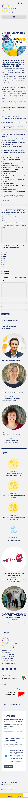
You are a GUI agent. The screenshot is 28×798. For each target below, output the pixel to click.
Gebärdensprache (8, 787)
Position (12, 579)
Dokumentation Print (9, 183)
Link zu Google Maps (7, 660)
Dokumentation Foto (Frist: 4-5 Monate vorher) (14, 186)
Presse (14, 622)
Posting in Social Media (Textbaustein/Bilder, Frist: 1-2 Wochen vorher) (14, 191)
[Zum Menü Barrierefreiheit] (26, 3)
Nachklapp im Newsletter (10, 171)
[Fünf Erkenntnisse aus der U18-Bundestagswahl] (14, 559)
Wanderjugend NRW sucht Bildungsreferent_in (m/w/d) (14, 474)
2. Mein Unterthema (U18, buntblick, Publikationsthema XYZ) (13, 126)
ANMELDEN (8, 766)
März (4, 254)
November (6, 271)
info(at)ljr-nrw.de (9, 658)
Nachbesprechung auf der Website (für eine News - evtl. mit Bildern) (13, 168)
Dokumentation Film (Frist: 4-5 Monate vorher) (13, 180)
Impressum (18, 796)
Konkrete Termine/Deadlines (9, 300)
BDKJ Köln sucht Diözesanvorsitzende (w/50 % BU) (14, 496)
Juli (4, 262)
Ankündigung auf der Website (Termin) (13, 150)
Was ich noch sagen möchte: (9, 307)
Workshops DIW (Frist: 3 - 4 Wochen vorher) (12, 147)
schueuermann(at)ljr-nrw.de (12, 398)
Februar (5, 252)
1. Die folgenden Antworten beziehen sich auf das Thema (13, 119)
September (6, 267)
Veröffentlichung (15, 581)
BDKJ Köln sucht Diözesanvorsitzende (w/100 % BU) (14, 518)
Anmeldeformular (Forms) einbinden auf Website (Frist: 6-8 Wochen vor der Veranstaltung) (14, 154)
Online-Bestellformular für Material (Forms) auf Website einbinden (12, 158)
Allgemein (4, 579)
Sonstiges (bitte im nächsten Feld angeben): (12, 199)
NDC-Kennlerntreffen (14, 540)
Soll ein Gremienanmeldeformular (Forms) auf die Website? (14, 162)
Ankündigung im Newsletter (10, 165)
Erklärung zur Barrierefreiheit (11, 782)
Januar (5, 250)
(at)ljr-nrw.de (14, 440)
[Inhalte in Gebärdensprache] (19, 3)
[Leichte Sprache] (22, 3)
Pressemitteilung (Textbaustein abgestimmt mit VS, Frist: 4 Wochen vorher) (13, 196)
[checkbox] (1, 142)
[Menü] (14, 17)
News (8, 579)
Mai (4, 258)
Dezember (6, 273)
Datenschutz (10, 796)
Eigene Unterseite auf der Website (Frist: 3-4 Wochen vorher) (14, 143)
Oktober (5, 269)
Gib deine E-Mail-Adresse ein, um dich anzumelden (13, 725)
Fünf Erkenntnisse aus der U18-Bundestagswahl (14, 574)
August (5, 265)
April (4, 256)
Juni (4, 260)
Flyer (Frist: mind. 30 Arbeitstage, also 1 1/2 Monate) (14, 176)
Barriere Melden (7, 784)
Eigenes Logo (6, 173)
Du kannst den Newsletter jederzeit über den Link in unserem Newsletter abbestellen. (13, 745)
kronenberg (8, 440)
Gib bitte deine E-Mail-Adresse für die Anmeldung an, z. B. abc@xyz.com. (13, 732)
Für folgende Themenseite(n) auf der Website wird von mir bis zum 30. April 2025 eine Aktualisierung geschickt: (13, 279)
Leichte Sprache (8, 789)
